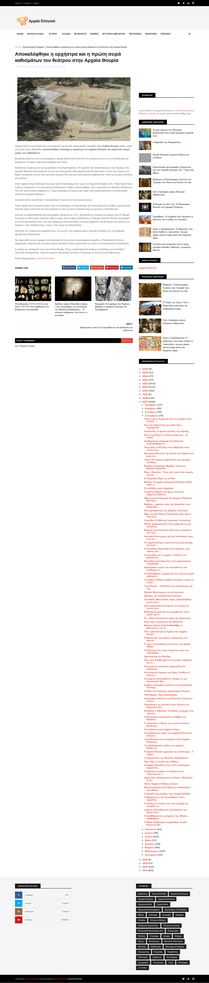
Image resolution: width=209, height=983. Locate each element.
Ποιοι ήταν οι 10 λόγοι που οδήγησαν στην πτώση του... (166, 448)
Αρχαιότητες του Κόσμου (176, 909)
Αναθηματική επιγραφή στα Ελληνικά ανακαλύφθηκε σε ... (163, 442)
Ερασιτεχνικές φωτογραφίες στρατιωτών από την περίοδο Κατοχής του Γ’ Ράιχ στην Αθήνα (173, 170)
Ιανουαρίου (151, 854)
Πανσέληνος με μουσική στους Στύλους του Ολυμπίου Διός (166, 706)
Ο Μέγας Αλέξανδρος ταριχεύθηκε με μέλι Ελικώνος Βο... (165, 823)
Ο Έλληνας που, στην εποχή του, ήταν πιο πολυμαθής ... (166, 651)
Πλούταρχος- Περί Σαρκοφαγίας (160, 694)
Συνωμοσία (143, 962)
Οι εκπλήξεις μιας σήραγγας (159, 488)
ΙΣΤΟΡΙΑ (53, 34)
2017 (145, 401)
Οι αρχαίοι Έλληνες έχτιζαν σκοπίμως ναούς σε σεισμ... (169, 581)
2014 (145, 866)
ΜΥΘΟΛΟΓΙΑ (80, 34)
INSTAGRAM (29, 912)
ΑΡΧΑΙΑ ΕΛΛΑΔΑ (35, 34)
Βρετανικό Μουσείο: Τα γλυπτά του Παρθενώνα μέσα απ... (169, 454)
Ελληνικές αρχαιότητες (148, 925)
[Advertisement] (166, 66)
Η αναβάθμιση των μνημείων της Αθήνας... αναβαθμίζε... (166, 817)
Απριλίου (150, 844)
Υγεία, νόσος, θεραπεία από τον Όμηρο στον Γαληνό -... (167, 420)
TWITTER (28, 903)
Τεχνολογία (158, 962)
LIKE (67, 895)
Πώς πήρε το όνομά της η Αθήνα (161, 761)
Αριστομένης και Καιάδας (157, 656)
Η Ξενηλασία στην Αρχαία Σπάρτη (162, 729)
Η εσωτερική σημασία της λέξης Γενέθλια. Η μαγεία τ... (167, 673)
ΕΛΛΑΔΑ (66, 34)
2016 (145, 859)
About (36, 3)
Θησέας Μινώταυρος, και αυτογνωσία (163, 592)
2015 (145, 863)
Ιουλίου (149, 833)
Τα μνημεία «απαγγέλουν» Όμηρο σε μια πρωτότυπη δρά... (165, 680)
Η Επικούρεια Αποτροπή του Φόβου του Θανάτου (165, 718)
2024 (145, 376)
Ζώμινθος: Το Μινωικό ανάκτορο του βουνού (167, 520)
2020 (145, 390)
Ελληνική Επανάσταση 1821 (150, 930)
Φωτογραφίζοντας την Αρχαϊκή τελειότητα (166, 510)
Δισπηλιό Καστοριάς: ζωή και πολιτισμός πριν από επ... (168, 537)
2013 (145, 870)
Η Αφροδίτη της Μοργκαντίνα (167, 142)
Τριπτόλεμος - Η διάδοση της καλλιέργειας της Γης (168, 587)
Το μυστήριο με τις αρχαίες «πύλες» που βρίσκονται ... (165, 556)
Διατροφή (166, 915)
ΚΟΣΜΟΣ (94, 34)
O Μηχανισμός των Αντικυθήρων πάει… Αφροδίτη (165, 798)
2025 (145, 372)
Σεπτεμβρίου (152, 415)
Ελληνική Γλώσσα (171, 925)
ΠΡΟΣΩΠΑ (165, 34)
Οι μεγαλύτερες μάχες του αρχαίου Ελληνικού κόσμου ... (168, 734)
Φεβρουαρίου (152, 851)
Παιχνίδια (158, 952)
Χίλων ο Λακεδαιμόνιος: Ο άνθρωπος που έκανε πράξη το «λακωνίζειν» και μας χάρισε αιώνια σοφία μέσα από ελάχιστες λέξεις (173, 233)
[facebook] (179, 3)
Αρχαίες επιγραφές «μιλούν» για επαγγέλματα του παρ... (168, 686)
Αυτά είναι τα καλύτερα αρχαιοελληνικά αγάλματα (164, 667)
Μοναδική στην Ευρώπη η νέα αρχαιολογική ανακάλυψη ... (167, 562)
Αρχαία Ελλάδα (159, 893)
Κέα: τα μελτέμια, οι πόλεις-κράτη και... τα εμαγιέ (166, 436)
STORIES (142, 967)
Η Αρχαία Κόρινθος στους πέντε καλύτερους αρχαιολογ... (167, 766)
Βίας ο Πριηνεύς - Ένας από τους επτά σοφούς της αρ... (168, 473)
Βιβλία (141, 915)
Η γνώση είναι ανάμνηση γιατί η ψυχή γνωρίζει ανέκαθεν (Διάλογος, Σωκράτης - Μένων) (172, 247)
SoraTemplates (31, 979)
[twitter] (184, 3)
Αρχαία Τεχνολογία (179, 893)
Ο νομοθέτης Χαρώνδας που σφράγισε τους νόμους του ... (167, 550)
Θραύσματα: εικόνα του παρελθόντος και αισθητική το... (165, 568)
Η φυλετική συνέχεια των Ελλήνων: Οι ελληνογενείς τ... (164, 772)
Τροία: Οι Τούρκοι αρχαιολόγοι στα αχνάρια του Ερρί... (167, 461)
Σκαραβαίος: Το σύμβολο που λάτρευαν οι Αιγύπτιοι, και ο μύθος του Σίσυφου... (173, 218)
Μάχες (141, 941)
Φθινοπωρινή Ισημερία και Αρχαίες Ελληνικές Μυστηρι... (168, 499)
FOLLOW (65, 903)
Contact (26, 3)
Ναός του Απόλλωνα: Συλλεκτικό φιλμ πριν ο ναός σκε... (167, 515)
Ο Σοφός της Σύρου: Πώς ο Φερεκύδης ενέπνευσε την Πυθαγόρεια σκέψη (176, 305)
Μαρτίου (149, 847)
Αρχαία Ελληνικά (148, 268)
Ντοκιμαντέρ (143, 952)
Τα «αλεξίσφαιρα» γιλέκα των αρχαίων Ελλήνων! (164, 746)
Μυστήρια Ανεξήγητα (175, 946)
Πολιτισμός (143, 957)
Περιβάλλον (173, 952)
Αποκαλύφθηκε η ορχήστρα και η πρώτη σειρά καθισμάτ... (169, 575)
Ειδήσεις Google (147, 113)
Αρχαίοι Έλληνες (145, 899)
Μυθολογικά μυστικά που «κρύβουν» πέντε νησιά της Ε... (166, 613)
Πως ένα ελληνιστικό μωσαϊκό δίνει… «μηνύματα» (163, 426)
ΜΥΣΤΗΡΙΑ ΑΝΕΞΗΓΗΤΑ (114, 34)
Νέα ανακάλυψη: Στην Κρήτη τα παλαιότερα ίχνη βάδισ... (167, 788)
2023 (145, 379)
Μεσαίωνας (154, 941)
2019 (145, 394)
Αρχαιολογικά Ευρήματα (33, 47)
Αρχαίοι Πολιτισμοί (166, 899)
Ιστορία (166, 936)
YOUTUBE (28, 920)
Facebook (181, 110)
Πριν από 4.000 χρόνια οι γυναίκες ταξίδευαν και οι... (168, 661)
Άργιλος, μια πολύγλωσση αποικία (162, 595)
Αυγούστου (151, 829)
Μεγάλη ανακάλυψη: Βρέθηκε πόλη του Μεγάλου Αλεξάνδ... (164, 467)
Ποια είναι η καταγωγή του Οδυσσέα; (163, 621)
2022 (145, 383)
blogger (126, 340)
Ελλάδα (141, 920)
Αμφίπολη (142, 893)
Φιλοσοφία (183, 962)
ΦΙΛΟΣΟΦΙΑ (151, 34)
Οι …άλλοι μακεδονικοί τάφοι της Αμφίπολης (167, 618)
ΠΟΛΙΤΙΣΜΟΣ (135, 34)
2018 (145, 398)
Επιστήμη (154, 936)
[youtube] (188, 3)
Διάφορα (179, 915)
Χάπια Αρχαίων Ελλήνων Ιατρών (161, 783)
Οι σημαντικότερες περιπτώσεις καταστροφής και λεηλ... (168, 544)
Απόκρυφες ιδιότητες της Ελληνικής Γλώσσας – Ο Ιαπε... (169, 699)
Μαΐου (148, 840)
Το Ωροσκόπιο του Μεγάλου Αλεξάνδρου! (166, 758)
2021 (145, 387)
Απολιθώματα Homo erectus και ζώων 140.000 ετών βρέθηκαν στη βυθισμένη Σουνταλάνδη (32, 306)
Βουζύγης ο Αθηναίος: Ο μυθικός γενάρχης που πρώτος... (169, 712)
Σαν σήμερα (172, 957)
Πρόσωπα (157, 957)
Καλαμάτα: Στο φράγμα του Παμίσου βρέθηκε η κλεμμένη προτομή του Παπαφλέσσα (112, 306)
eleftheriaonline (45, 258)
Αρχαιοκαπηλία (145, 904)
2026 (145, 368)
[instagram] (193, 3)
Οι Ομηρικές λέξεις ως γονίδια (159, 478)
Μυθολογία (156, 946)
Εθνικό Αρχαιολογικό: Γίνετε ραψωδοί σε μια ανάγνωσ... (167, 525)
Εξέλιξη (141, 936)
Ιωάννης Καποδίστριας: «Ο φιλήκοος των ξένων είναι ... (165, 811)
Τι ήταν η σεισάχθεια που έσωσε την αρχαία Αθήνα (167, 645)
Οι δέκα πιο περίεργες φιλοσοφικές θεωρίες (167, 691)
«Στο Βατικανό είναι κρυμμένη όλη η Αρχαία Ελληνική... (167, 740)
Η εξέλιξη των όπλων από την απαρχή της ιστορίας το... (166, 804)
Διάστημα (153, 915)
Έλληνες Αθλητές (158, 920)
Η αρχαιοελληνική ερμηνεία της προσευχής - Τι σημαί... (169, 753)
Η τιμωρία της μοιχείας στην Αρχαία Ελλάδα (167, 793)
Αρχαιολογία (162, 904)
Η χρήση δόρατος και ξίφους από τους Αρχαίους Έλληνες (164, 493)
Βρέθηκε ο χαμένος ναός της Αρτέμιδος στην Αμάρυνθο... (167, 505)
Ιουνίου (149, 836)
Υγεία (170, 962)
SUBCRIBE (65, 920)
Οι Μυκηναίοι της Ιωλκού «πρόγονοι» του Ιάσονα (166, 639)
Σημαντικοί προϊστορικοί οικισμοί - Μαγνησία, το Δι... (168, 779)
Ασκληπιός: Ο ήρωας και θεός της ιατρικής (166, 431)
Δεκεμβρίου (151, 404)
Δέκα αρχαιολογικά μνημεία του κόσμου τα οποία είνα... (166, 607)
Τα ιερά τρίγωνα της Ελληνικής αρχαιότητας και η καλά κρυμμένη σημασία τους (173, 132)
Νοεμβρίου (151, 408)
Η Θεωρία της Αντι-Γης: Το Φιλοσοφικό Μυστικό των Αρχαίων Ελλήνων (171, 206)
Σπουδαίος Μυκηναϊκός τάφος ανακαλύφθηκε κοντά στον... (168, 600)
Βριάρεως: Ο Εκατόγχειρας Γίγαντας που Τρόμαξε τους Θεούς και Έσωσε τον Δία (172, 181)
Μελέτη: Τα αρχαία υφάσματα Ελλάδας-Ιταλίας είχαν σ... (168, 483)
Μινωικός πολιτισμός (173, 941)
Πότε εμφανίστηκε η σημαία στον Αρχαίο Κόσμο (165, 633)
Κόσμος (178, 936)
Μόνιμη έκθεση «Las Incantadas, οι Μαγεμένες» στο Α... (163, 626)
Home (17, 3)
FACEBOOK (29, 895)
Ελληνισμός (173, 930)
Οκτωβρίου (151, 412)
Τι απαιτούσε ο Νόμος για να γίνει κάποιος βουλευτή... (166, 724)
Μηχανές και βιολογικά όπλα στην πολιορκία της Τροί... (167, 531)
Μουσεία (142, 946)
